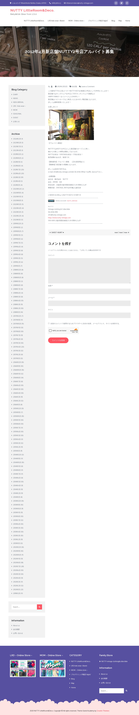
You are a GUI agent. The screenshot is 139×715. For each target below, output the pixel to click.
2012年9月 (17, 559)
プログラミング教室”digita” (98, 21)
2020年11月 (17, 193)
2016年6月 (17, 385)
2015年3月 (16, 443)
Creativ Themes (103, 711)
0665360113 (56, 3)
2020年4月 (17, 208)
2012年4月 (17, 578)
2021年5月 (17, 177)
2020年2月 (17, 216)
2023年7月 (17, 146)
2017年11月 (16, 320)
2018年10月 (17, 277)
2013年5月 (16, 528)
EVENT (15, 118)
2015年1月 (16, 451)
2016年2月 (17, 401)
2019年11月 (16, 227)
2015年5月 (17, 435)
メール (51, 298)
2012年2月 (17, 586)
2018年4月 (17, 301)
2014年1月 (16, 497)
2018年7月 (17, 289)
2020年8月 (17, 200)
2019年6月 (17, 247)
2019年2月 (17, 262)
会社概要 (16, 629)
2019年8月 (17, 239)
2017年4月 (17, 347)
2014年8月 (17, 470)
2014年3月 (17, 489)
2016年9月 (17, 374)
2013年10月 (17, 509)
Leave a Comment (88, 86)
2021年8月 (17, 166)
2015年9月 (17, 420)
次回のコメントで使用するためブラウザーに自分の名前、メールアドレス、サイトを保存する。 (85, 323)
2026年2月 (17, 139)
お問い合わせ (18, 633)
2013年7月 (16, 520)
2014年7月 (17, 474)
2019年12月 (17, 224)
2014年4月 (17, 485)
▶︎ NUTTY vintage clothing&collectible (113, 661)
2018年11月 (16, 274)
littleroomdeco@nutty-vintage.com (79, 3)
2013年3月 (16, 536)
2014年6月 (17, 478)
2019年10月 (17, 231)
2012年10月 (17, 555)
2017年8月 (17, 331)
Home (127, 21)
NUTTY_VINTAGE (72, 201)
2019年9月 (17, 235)
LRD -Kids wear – (19, 106)
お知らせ (16, 121)
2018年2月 (17, 308)
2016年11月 (16, 366)
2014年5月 (17, 482)
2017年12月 (17, 316)
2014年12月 (17, 455)
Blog (113, 21)
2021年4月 (17, 181)
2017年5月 (17, 343)
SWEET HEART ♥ (57, 232)
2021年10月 (17, 158)
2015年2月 (17, 447)
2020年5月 (17, 204)
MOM (15, 110)
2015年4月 (17, 439)
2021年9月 (17, 162)
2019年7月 (17, 243)
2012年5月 (17, 574)
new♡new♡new (121, 232)
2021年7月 (17, 170)
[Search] (39, 606)
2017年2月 (17, 354)
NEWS (15, 98)
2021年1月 (16, 185)
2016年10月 (17, 370)
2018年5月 (17, 297)
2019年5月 (17, 250)
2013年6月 (16, 524)
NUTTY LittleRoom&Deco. (32, 10)
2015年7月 (17, 428)
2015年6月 (17, 432)
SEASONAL (17, 114)
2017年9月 (17, 328)
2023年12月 (17, 143)
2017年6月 (17, 339)
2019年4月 (17, 254)
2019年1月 (16, 266)
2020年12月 (17, 189)
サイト (50, 310)
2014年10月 (17, 462)
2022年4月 (17, 150)
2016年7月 (17, 381)
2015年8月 (17, 424)
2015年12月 (17, 408)
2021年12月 (17, 154)
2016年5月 (17, 389)
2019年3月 (16, 258)
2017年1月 (16, 358)
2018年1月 (16, 312)
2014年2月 (17, 493)
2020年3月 (17, 212)
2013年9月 (16, 512)
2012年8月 (17, 563)
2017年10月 (17, 324)
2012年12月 (17, 547)
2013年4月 (17, 532)
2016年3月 (16, 397)
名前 (50, 286)
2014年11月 (17, 459)
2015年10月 (17, 416)
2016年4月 (17, 393)
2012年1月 (16, 589)
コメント (51, 255)
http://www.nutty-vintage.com (59, 218)
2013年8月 (16, 516)
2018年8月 (17, 285)
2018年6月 (17, 293)
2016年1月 (16, 405)
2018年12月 (17, 270)
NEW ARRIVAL (18, 102)
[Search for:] (26, 607)
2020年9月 (17, 197)
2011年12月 (16, 593)
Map (120, 21)
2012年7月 (17, 566)
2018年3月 (16, 304)
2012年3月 (16, 582)
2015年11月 (16, 412)
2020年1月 (17, 220)
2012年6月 (17, 570)
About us (16, 625)
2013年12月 (17, 501)
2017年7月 (17, 335)
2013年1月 (16, 543)
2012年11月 (16, 551)
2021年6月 (17, 173)
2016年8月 (17, 378)
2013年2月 (16, 539)
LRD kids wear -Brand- (56, 21)
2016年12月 (17, 362)
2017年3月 (16, 351)
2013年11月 (16, 505)
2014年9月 (17, 466)
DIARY (15, 94)
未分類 (74, 86)
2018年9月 (17, 281)
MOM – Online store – (76, 21)
